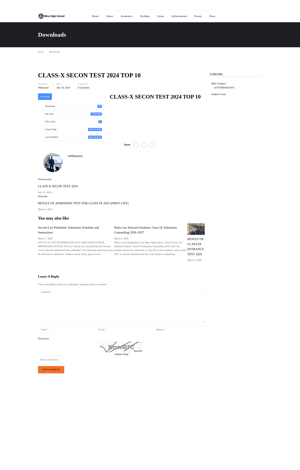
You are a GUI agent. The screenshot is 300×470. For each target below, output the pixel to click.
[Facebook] (136, 145)
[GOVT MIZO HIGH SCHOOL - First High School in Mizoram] (51, 16)
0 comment (83, 87)
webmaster (43, 87)
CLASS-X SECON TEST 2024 (58, 186)
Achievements (179, 16)
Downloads (54, 51)
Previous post (44, 179)
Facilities (145, 16)
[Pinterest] (151, 145)
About (109, 16)
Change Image (121, 354)
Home (95, 16)
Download (45, 96)
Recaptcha (43, 338)
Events (198, 16)
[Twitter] (144, 145)
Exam (160, 16)
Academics (127, 16)
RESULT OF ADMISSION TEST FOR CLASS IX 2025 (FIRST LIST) (83, 203)
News (212, 16)
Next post (42, 196)
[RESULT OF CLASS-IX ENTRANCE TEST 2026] (196, 229)
